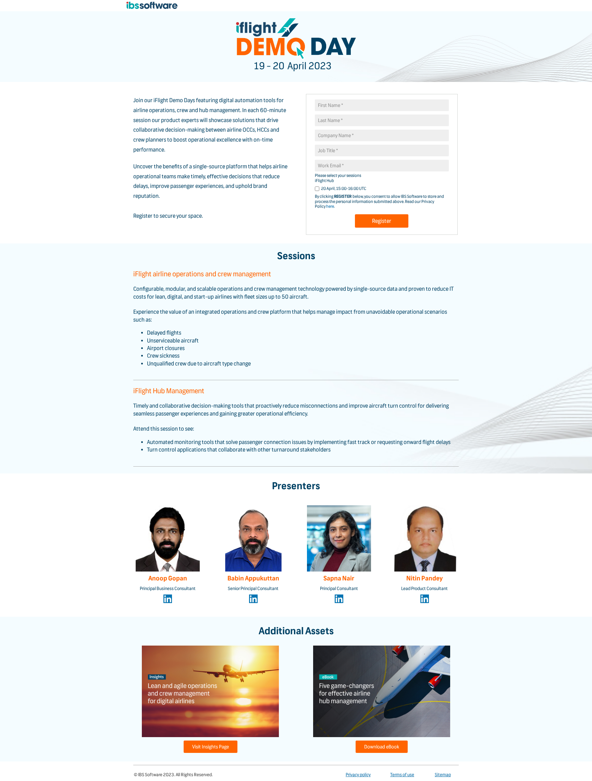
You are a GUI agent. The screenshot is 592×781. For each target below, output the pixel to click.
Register (381, 221)
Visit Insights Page (210, 747)
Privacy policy (358, 775)
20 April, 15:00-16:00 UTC (343, 189)
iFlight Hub (324, 180)
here (330, 206)
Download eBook (381, 747)
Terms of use (402, 775)
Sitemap (443, 775)
